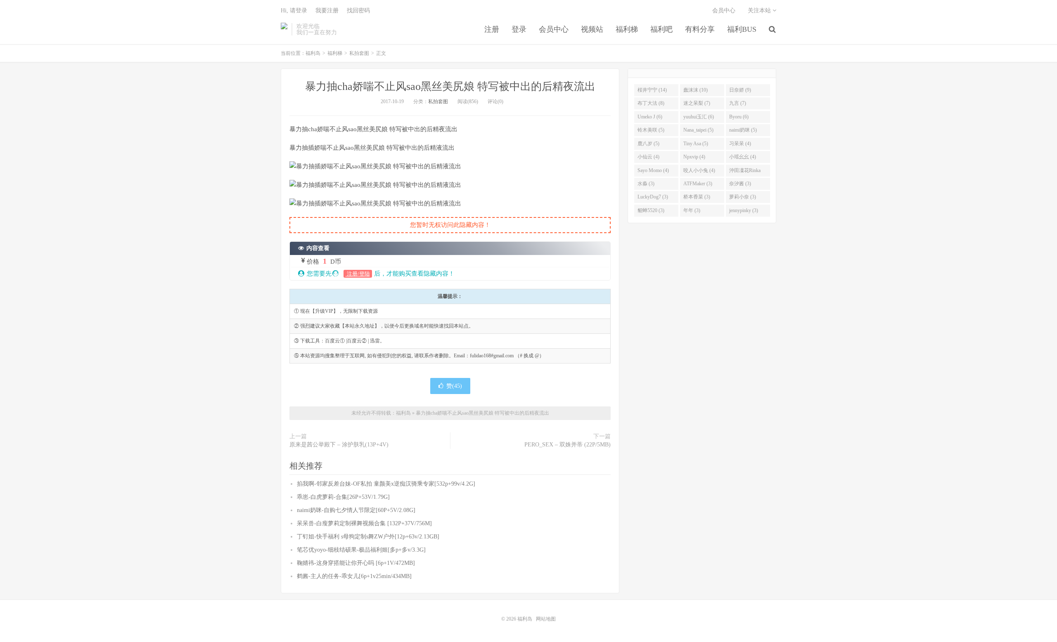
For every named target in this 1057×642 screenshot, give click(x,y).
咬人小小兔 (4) (699, 170)
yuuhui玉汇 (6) (698, 117)
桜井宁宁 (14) (652, 90)
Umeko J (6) (650, 117)
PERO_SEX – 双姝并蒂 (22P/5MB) (567, 444)
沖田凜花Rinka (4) (745, 172)
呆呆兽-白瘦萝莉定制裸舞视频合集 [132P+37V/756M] (364, 523)
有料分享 (700, 29)
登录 (519, 29)
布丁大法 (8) (651, 103)
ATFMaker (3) (697, 183)
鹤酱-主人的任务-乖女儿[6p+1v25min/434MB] (354, 576)
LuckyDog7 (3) (653, 197)
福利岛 (284, 29)
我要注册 (327, 10)
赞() (454, 386)
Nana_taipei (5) (698, 130)
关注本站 (760, 10)
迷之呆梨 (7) (696, 103)
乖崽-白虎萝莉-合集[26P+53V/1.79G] (343, 497)
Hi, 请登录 (294, 10)
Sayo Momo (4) (653, 170)
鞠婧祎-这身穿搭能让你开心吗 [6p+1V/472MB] (356, 563)
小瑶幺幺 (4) (742, 157)
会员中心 (554, 29)
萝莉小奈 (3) (742, 197)
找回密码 (358, 10)
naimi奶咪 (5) (743, 130)
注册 (491, 29)
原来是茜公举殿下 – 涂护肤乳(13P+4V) (339, 444)
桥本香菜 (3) (696, 197)
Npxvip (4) (694, 157)
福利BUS (741, 29)
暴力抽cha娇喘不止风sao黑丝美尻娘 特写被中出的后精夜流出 (450, 86)
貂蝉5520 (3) (651, 210)
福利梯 (627, 29)
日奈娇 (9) (740, 90)
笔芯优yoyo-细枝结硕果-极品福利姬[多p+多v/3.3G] (361, 550)
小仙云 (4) (648, 157)
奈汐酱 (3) (740, 183)
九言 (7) (737, 103)
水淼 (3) (646, 183)
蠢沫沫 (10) (695, 90)
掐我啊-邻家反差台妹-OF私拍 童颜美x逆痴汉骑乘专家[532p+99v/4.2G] (386, 484)
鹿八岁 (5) (648, 143)
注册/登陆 (358, 274)
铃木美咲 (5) (651, 130)
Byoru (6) (739, 117)
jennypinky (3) (743, 210)
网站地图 (546, 619)
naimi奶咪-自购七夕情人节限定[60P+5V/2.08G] (356, 510)
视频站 (592, 29)
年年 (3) (691, 210)
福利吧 (661, 29)
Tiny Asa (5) (695, 143)
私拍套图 (359, 53)
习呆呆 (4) (740, 143)
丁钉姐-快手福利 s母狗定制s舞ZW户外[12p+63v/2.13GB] (368, 536)
